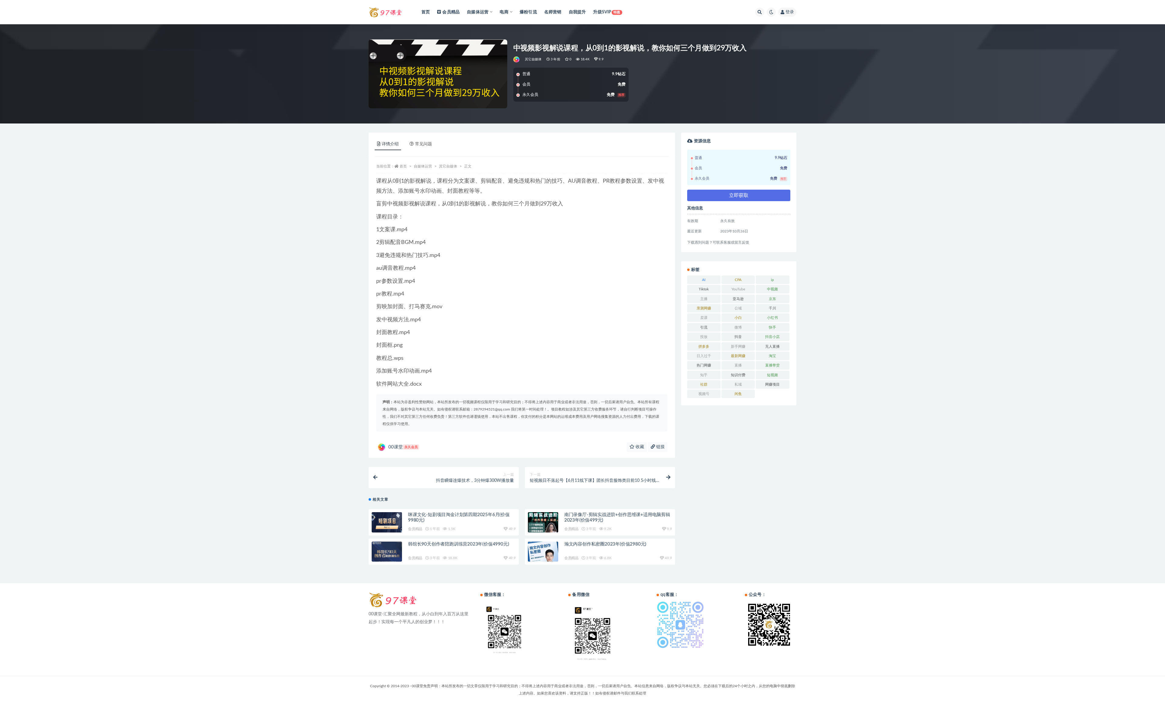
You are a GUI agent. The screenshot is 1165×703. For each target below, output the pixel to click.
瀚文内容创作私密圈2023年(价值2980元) (605, 544)
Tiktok (704, 289)
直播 (738, 365)
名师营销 (553, 12)
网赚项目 (772, 384)
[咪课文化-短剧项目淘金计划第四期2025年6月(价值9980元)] (387, 524)
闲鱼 (738, 394)
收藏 (639, 447)
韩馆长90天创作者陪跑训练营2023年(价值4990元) (458, 544)
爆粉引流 (528, 12)
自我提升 (577, 12)
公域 (738, 308)
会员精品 (451, 12)
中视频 (772, 289)
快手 (772, 327)
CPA (738, 280)
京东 (772, 299)
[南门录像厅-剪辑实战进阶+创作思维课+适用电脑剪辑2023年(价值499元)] (543, 524)
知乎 (703, 375)
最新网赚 (738, 356)
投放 (703, 337)
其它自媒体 (533, 59)
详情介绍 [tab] (390, 144)
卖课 (703, 317)
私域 (738, 384)
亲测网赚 (704, 308)
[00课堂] (516, 59)
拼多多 (703, 346)
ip (772, 280)
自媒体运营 (423, 166)
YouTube (738, 289)
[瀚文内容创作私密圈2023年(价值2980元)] (543, 554)
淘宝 (772, 356)
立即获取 (738, 195)
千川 (772, 308)
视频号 (703, 394)
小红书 (772, 317)
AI (703, 280)
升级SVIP (606, 12)
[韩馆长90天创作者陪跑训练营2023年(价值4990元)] (387, 554)
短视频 (772, 375)
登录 (789, 12)
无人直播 (772, 346)
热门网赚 (704, 365)
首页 (425, 12)
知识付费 (738, 375)
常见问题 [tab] (423, 144)
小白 (738, 317)
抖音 (738, 337)
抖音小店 (772, 337)
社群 (703, 384)
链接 (660, 447)
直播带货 (772, 365)
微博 (738, 327)
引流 (703, 327)
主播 (703, 299)
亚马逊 (738, 299)
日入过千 (704, 356)
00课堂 (403, 447)
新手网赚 (738, 346)
